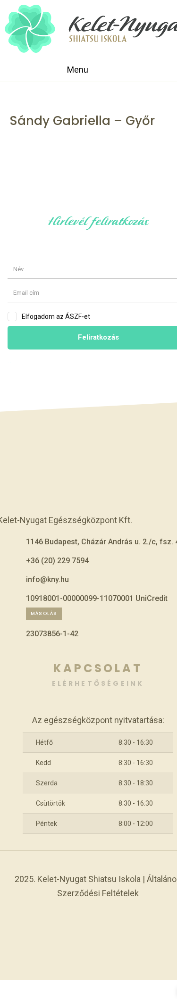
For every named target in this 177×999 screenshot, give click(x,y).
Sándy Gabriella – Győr (82, 120)
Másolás (44, 613)
